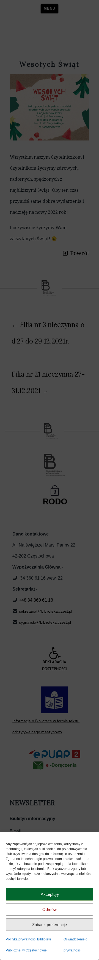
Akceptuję (50, 894)
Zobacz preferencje (49, 924)
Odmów (49, 909)
